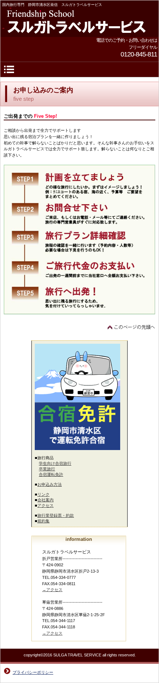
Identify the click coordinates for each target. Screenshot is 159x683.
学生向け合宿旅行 (55, 463)
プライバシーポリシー (33, 672)
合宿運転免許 (51, 474)
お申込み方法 (49, 484)
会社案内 (45, 500)
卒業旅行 (47, 469)
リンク (43, 494)
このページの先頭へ (131, 327)
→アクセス (52, 589)
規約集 (43, 521)
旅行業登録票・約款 (55, 515)
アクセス (45, 505)
